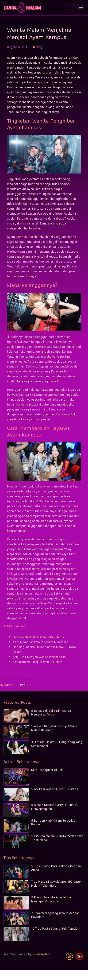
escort (8, 685)
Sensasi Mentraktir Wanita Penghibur (38, 637)
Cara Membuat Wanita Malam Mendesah (40, 642)
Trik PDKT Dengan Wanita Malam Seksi (39, 657)
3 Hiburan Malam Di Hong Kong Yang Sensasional (56, 744)
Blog (39, 47)
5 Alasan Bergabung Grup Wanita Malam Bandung (54, 728)
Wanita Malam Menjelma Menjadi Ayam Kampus (23, 7)
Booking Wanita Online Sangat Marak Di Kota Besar (44, 650)
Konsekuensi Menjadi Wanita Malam (37, 662)
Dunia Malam (41, 954)
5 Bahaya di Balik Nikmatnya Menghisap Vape (51, 713)
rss (69, 956)
